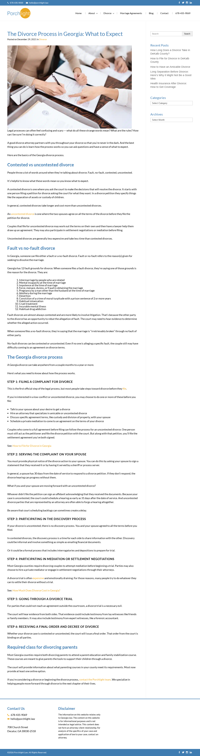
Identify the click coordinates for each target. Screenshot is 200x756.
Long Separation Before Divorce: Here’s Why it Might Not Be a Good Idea (170, 75)
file (124, 388)
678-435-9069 (16, 3)
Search (187, 34)
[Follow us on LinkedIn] (191, 3)
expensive (38, 578)
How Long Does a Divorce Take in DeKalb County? (170, 52)
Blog (151, 13)
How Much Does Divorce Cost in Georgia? (36, 590)
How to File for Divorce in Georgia (32, 445)
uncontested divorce (22, 213)
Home (78, 13)
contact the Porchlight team (95, 679)
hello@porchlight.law (38, 3)
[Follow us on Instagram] (187, 3)
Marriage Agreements (131, 13)
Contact (164, 13)
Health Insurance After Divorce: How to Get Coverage (168, 85)
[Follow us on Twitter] (183, 3)
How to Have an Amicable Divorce (170, 66)
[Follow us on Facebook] (179, 3)
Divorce (43, 39)
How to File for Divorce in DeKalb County (169, 60)
